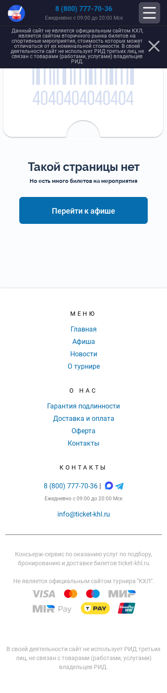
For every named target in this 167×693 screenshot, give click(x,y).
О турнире (84, 366)
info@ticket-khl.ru (83, 514)
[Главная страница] (16, 13)
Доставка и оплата (83, 418)
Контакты (83, 443)
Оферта (83, 431)
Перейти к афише (83, 210)
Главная (84, 329)
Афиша (83, 342)
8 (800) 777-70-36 (83, 9)
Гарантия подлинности (83, 406)
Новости (83, 354)
